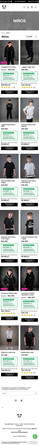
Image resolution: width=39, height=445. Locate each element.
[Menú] (36, 7)
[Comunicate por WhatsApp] (35, 436)
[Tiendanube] (19, 436)
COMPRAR (9, 92)
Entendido (33, 442)
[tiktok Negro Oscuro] (22, 400)
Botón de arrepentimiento (19, 432)
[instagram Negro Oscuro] (16, 400)
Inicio (3, 33)
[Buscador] (24, 7)
